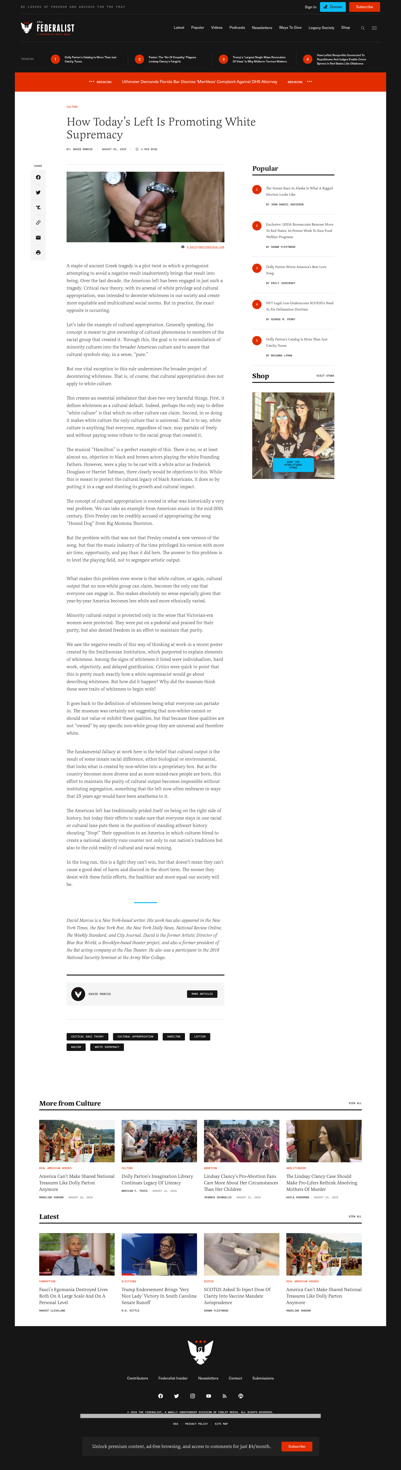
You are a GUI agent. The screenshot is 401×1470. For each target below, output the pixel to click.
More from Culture (70, 1103)
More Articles (202, 994)
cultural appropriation (135, 1037)
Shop (260, 376)
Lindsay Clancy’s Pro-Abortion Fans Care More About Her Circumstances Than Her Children (241, 1182)
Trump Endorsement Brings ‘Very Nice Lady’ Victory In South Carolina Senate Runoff (159, 1296)
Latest (49, 1216)
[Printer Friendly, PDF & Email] (38, 252)
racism (76, 1047)
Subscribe (364, 6)
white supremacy (107, 1047)
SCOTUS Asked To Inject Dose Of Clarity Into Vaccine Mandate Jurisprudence (237, 1296)
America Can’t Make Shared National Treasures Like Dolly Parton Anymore (77, 1182)
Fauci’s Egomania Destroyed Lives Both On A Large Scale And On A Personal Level (73, 1296)
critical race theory (87, 1037)
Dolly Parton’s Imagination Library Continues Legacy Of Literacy (157, 1179)
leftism (200, 1037)
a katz (192, 247)
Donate (336, 6)
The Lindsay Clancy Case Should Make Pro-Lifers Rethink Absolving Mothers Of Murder (321, 1182)
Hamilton (173, 1037)
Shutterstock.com (211, 247)
